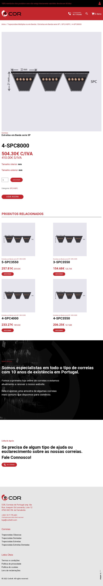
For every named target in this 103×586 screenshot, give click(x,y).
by (101, 576)
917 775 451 (11, 464)
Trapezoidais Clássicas (11, 535)
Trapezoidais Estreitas (11, 541)
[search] (86, 13)
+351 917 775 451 (9, 515)
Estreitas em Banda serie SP (49, 24)
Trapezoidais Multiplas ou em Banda (21, 24)
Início (4, 24)
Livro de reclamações (11, 570)
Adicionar (16, 180)
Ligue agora (12, 197)
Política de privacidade (11, 564)
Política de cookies (10, 567)
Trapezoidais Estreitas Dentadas (16, 545)
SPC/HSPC (66, 24)
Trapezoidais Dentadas (11, 538)
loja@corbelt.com (9, 520)
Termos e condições (11, 560)
